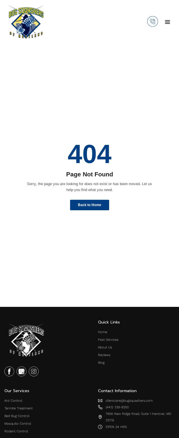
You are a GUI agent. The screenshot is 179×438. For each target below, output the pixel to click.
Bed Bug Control (16, 416)
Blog (101, 363)
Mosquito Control (17, 424)
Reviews (104, 355)
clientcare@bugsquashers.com (129, 401)
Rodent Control (16, 431)
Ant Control (13, 401)
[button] (167, 22)
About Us (105, 347)
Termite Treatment (18, 408)
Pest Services (108, 340)
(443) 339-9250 (117, 407)
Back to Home (89, 205)
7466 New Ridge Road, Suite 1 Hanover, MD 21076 (138, 417)
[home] (26, 22)
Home (102, 332)
